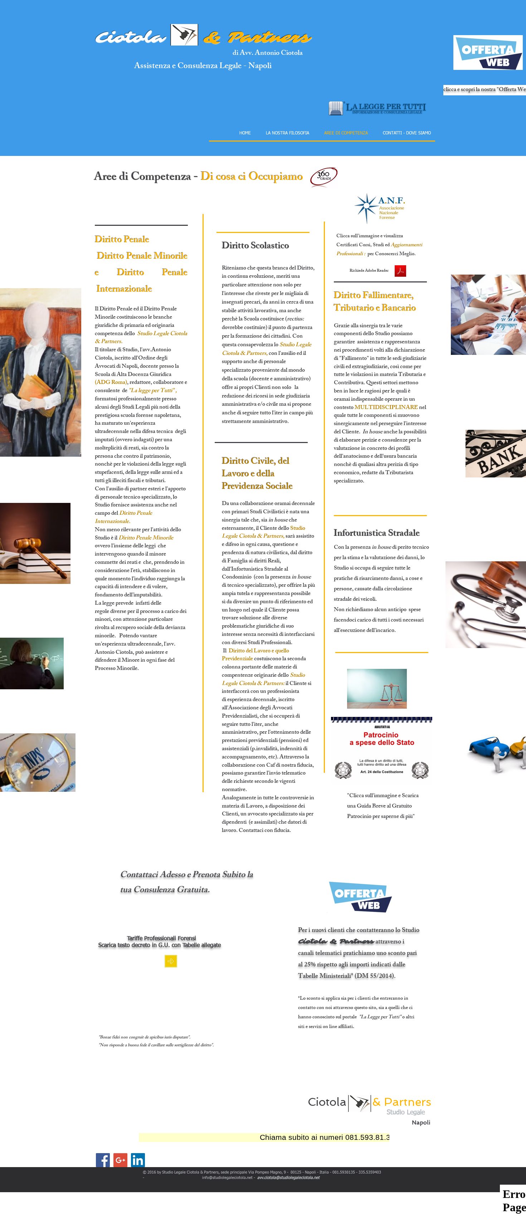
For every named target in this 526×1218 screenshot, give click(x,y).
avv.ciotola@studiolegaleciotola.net (288, 1178)
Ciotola (130, 37)
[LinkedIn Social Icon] (138, 1160)
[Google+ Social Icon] (120, 1160)
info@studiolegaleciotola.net (227, 1178)
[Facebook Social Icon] (103, 1160)
